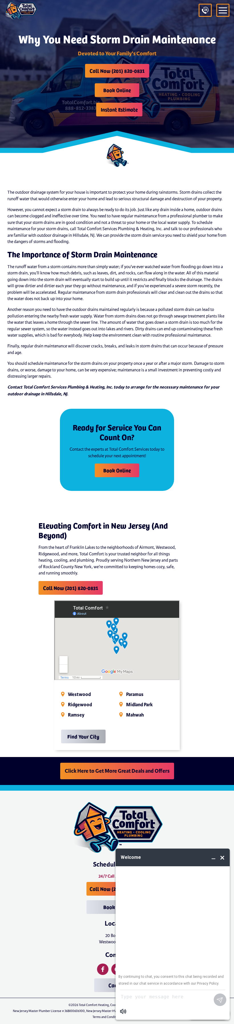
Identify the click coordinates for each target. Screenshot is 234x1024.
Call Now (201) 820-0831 (117, 70)
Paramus (135, 694)
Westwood (79, 694)
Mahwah (135, 715)
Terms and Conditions (107, 1017)
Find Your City (83, 736)
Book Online (117, 90)
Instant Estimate (119, 109)
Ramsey (76, 715)
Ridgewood (80, 705)
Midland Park (139, 705)
